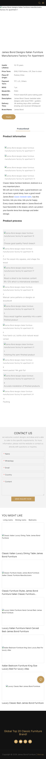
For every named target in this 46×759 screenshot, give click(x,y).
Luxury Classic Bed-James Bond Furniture (23, 703)
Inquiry (8, 117)
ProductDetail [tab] (23, 129)
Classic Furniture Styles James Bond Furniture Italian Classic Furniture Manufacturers (20, 593)
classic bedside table (22, 197)
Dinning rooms (20, 520)
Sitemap (40, 754)
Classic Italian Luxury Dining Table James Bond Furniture (22, 555)
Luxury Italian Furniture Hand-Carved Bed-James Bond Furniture (20, 630)
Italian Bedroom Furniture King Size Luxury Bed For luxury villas (19, 667)
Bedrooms (32, 520)
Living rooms (8, 520)
